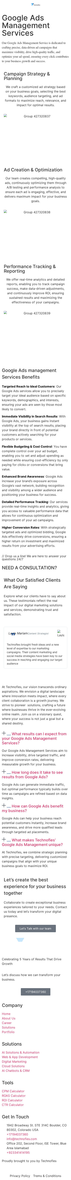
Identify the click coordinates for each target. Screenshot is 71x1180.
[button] (35, 738)
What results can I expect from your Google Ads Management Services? (34, 738)
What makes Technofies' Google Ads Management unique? (32, 842)
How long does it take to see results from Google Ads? (32, 774)
